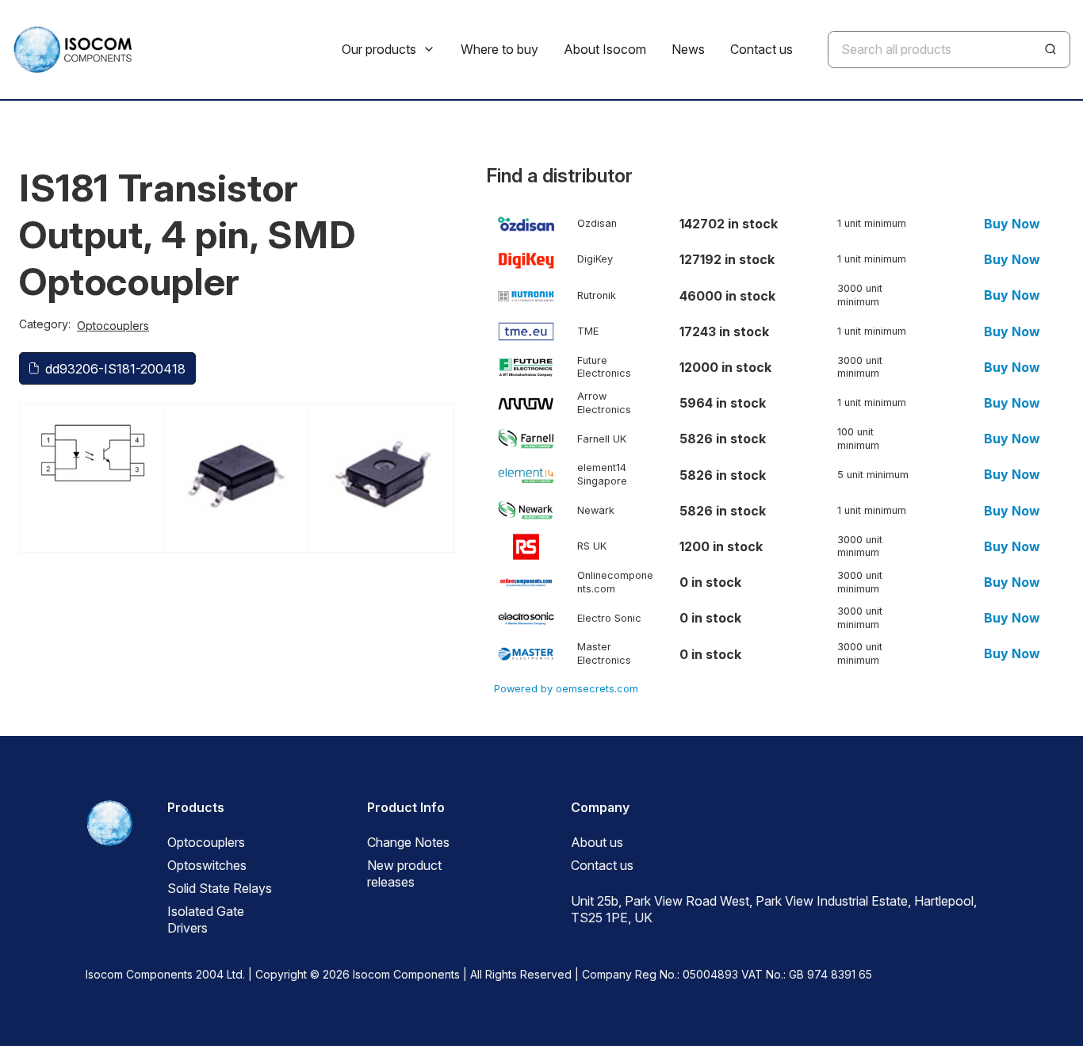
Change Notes (408, 842)
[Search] (1050, 49)
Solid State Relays (219, 888)
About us (597, 842)
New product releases (404, 873)
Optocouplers (113, 325)
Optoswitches (207, 865)
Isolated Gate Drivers (205, 919)
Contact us (602, 865)
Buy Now (1012, 224)
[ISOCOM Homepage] (72, 49)
